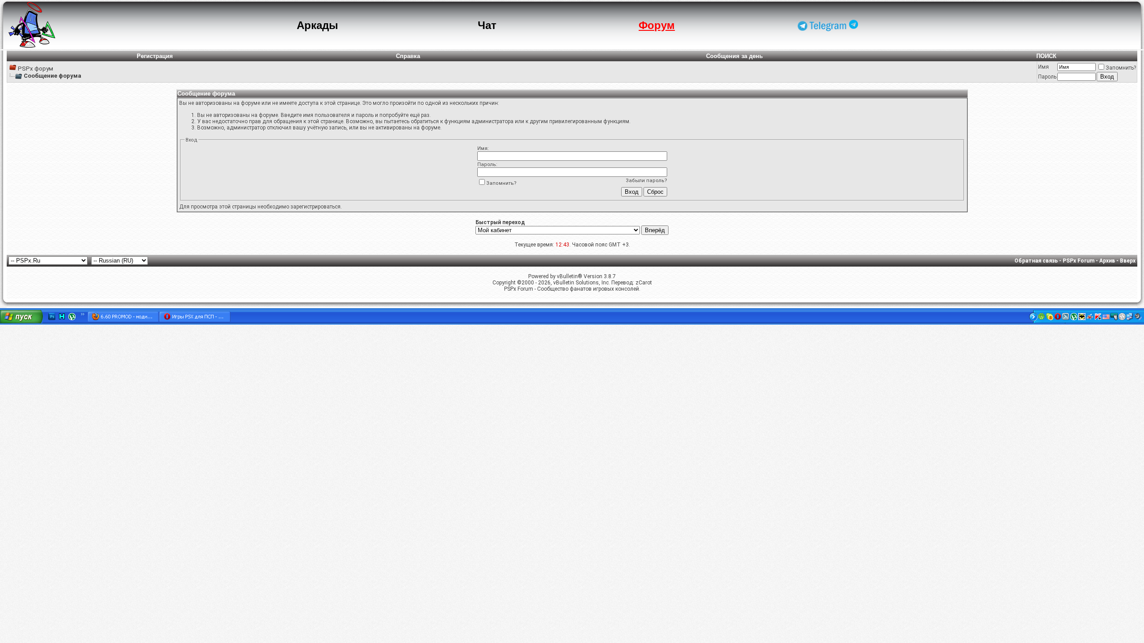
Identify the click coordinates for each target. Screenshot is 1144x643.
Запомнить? (1121, 68)
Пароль (1047, 77)
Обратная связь (1036, 261)
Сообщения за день (734, 56)
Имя (1043, 67)
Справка (408, 56)
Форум (657, 25)
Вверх (1128, 261)
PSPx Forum (1078, 261)
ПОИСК (1046, 56)
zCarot (643, 283)
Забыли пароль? (646, 181)
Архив (1107, 261)
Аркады (317, 25)
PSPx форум (35, 68)
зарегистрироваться (315, 207)
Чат (487, 25)
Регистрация (155, 56)
